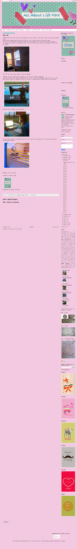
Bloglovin (28, 29)
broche (71, 232)
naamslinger (65, 252)
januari (66, 224)
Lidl (64, 250)
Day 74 (65, 205)
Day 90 (65, 179)
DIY (71, 235)
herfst (65, 242)
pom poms (63, 257)
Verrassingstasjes (68, 265)
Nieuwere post (6, 227)
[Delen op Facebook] (34, 195)
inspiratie (63, 243)
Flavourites (66, 237)
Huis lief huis (66, 270)
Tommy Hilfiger (64, 262)
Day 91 (65, 178)
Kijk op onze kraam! (47, 29)
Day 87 (65, 184)
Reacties (56, 537)
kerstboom (71, 244)
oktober (66, 159)
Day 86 (65, 186)
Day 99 (65, 165)
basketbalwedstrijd (65, 231)
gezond (73, 239)
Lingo (68, 250)
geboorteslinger (65, 239)
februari (66, 223)
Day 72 (65, 209)
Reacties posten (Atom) (16, 229)
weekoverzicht (64, 267)
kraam (67, 246)
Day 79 (65, 197)
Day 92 (65, 176)
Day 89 (65, 181)
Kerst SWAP (63, 244)
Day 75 (65, 204)
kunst (74, 249)
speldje (62, 260)
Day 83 (65, 191)
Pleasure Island (69, 256)
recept (73, 257)
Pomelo (68, 257)
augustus (66, 216)
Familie (73, 236)
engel (68, 236)
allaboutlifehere (70, 114)
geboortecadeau (68, 238)
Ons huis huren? (36, 29)
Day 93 (65, 174)
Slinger (64, 259)
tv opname (71, 262)
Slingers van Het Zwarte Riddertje (15, 29)
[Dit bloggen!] (32, 195)
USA (62, 263)
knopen (62, 246)
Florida (73, 237)
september (66, 214)
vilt (72, 266)
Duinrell (63, 236)
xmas (72, 267)
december (66, 155)
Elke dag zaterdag (66, 277)
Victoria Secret (64, 266)
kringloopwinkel (66, 249)
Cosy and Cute (65, 300)
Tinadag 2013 (70, 260)
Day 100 (65, 160)
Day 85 (65, 187)
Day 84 (65, 189)
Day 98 (65, 166)
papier (62, 256)
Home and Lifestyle (67, 285)
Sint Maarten (65, 258)
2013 (64, 226)
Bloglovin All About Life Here (11, 189)
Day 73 (65, 207)
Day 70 (65, 212)
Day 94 (65, 173)
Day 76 (65, 202)
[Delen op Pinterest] (35, 195)
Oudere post (56, 227)
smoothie (71, 259)
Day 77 (65, 200)
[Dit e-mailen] (31, 195)
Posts (55, 535)
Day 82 (65, 192)
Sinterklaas (72, 258)
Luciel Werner (64, 251)
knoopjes (70, 245)
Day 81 (65, 194)
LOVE (72, 250)
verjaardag (73, 263)
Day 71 (65, 210)
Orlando (71, 253)
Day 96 (65, 169)
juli (65, 217)
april (65, 219)
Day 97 (65, 168)
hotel (71, 242)
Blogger (63, 541)
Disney (65, 235)
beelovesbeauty (64, 232)
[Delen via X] (33, 195)
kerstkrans (63, 245)
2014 (64, 154)
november (66, 157)
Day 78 (65, 199)
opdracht (65, 253)
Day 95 (65, 171)
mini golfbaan (72, 251)
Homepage (31, 227)
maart (65, 221)
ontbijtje (73, 252)
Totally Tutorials (66, 292)
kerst (70, 243)
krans (72, 246)
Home (4, 29)
